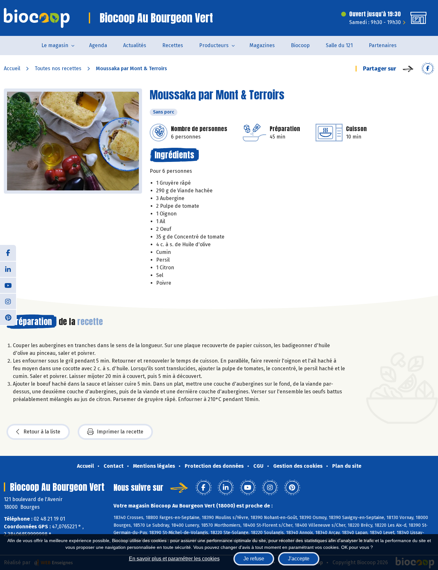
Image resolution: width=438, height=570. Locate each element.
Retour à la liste (41, 432)
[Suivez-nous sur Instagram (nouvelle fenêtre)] (8, 301)
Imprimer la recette (120, 432)
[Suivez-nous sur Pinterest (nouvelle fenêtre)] (8, 317)
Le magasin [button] (54, 45)
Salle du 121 (339, 45)
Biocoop (300, 45)
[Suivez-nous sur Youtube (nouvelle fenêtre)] (8, 285)
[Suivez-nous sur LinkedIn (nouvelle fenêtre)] (8, 269)
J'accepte (298, 558)
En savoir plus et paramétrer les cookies (174, 558)
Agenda (98, 45)
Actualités (134, 45)
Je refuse (253, 558)
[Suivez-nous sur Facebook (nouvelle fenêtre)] (8, 253)
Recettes (172, 45)
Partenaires (383, 45)
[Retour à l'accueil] (37, 18)
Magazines (262, 45)
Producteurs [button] (214, 45)
